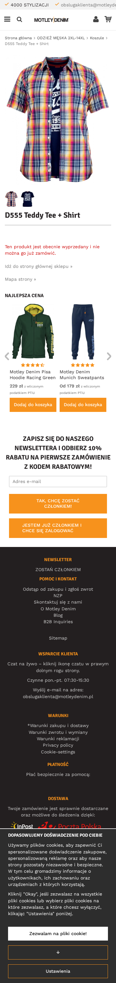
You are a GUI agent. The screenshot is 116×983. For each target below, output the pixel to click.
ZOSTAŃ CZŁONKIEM (58, 569)
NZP (58, 595)
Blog (58, 615)
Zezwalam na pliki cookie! (58, 933)
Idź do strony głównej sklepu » (38, 266)
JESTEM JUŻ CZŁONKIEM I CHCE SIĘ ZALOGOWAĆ (52, 528)
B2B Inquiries (58, 621)
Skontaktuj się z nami (58, 602)
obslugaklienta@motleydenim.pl (58, 696)
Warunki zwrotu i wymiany (58, 732)
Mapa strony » (20, 279)
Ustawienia (58, 971)
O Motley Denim (58, 608)
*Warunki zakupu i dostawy (58, 725)
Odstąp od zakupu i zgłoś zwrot (58, 589)
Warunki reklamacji (58, 738)
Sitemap (58, 638)
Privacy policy (58, 745)
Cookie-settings (58, 751)
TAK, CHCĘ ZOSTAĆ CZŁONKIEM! (58, 503)
